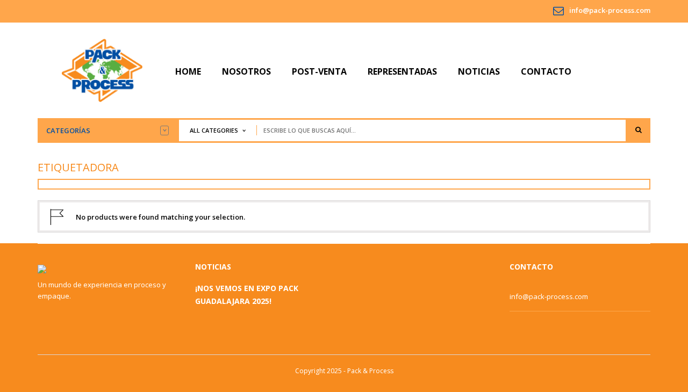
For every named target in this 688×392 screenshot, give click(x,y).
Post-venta (319, 71)
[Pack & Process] (102, 70)
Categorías (68, 130)
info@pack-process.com (609, 10)
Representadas (402, 71)
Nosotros (246, 71)
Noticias (479, 71)
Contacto (546, 71)
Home (188, 71)
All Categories (214, 130)
